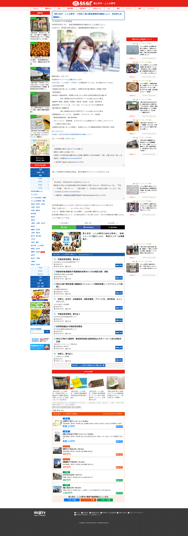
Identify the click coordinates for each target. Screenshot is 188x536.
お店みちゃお (97, 8)
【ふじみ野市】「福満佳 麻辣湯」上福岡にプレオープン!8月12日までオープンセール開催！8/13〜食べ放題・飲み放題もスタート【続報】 (149, 87)
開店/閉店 (70, 8)
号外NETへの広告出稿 (109, 512)
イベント (129, 8)
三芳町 (73, 82)
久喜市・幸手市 (35, 207)
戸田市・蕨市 (35, 242)
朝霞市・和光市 (38, 252)
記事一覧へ (88, 223)
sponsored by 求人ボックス (85, 254)
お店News (83, 8)
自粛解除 (78, 407)
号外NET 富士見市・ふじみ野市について (88, 514)
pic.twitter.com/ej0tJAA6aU (71, 192)
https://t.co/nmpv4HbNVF (73, 158)
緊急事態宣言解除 (66, 407)
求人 (59, 8)
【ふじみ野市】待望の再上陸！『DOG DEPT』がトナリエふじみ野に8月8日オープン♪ (148, 266)
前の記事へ (65, 223)
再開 (53, 407)
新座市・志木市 (35, 248)
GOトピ (36, 8)
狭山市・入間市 (35, 258)
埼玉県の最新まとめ (36, 191)
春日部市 (33, 213)
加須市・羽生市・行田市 (38, 204)
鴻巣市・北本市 (35, 229)
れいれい (61, 410)
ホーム (78, 512)
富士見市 (56, 82)
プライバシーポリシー (136, 512)
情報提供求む (95, 512)
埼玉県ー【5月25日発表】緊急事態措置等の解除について (72, 134)
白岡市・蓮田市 (35, 210)
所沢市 (33, 255)
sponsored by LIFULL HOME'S (112, 414)
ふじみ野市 (65, 82)
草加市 (33, 220)
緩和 (73, 407)
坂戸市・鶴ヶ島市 (36, 236)
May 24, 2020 (100, 195)
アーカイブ (150, 8)
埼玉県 (70, 21)
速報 (139, 8)
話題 (118, 8)
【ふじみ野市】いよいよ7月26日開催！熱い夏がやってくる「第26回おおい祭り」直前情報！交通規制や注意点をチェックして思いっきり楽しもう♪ (148, 69)
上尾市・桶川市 (35, 232)
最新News (48, 8)
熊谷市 (33, 226)
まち (109, 8)
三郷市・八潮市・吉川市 (38, 223)
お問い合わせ (123, 512)
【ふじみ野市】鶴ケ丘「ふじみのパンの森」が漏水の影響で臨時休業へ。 (39, 110)
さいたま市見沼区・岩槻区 (38, 197)
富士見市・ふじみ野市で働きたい (65, 254)
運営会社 (86, 512)
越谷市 (33, 217)
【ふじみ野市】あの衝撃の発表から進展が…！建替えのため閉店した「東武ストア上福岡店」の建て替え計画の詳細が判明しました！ (148, 50)
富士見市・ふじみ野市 (104, 3)
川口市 (33, 239)
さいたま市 (34, 194)
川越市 (33, 261)
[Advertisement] (142, 24)
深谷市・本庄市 (35, 264)
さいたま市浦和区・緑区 (38, 201)
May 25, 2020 (79, 162)
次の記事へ (112, 223)
